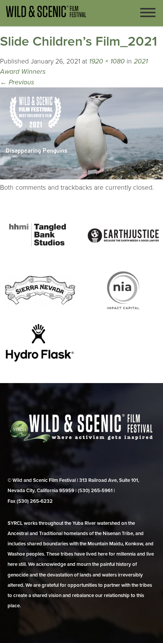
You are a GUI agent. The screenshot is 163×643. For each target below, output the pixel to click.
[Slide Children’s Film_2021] (81, 177)
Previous (17, 82)
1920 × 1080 (107, 61)
